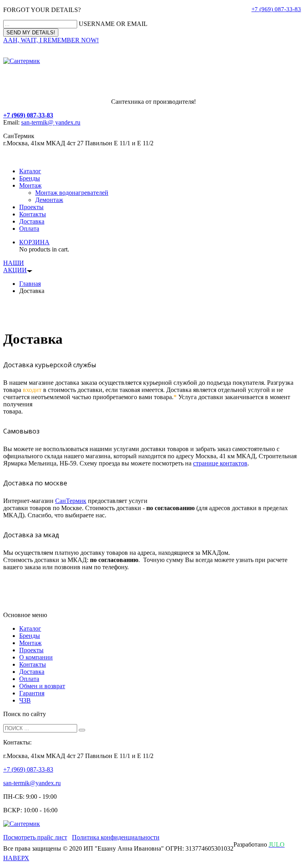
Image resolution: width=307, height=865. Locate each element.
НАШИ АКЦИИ (15, 266)
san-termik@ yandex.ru (50, 122)
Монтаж (30, 185)
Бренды (29, 178)
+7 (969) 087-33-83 (276, 9)
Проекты (31, 207)
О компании (36, 657)
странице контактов (220, 463)
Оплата (29, 228)
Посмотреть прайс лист (35, 837)
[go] (82, 730)
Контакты (32, 214)
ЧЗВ (25, 700)
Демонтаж (49, 199)
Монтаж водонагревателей (71, 192)
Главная (30, 283)
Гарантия (31, 693)
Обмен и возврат (42, 686)
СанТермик (70, 500)
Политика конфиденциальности (115, 837)
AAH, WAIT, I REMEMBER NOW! (51, 40)
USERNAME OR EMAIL (113, 23)
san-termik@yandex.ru (32, 783)
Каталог (30, 171)
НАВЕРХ (16, 858)
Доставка (31, 221)
